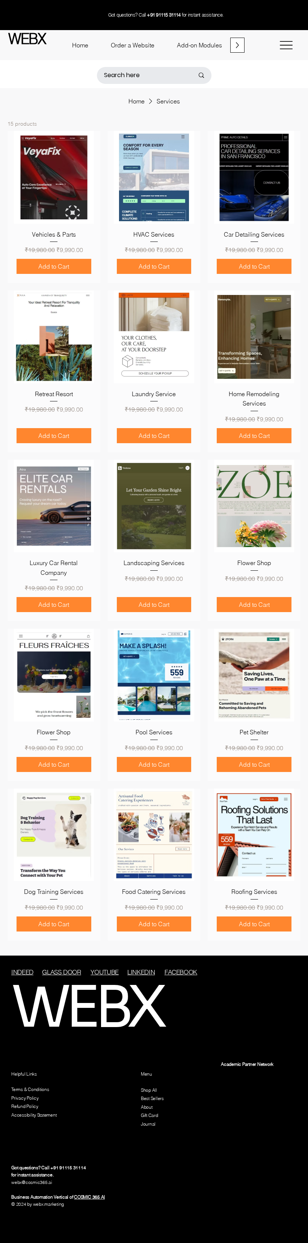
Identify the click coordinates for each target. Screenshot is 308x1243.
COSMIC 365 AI (89, 1197)
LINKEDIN (141, 972)
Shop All (149, 1090)
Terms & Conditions (30, 1089)
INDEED (22, 972)
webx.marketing (48, 1204)
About (146, 1107)
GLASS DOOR (61, 972)
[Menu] (286, 45)
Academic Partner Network (247, 1064)
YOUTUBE (105, 972)
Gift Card (149, 1115)
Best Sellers (152, 1098)
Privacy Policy (25, 1098)
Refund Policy (24, 1106)
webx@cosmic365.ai (31, 1182)
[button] (132, 45)
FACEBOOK (181, 972)
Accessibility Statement (33, 1115)
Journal (148, 1124)
